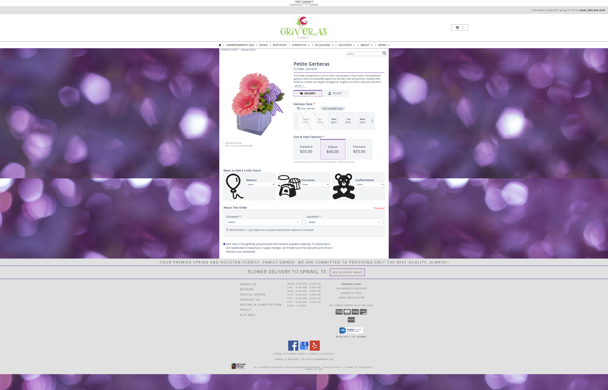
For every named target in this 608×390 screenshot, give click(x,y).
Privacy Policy (333, 367)
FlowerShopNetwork (306, 367)
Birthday (280, 45)
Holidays (345, 45)
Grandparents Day (240, 45)
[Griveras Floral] (303, 26)
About (365, 45)
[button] (459, 27)
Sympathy (299, 45)
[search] (384, 53)
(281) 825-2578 (596, 10)
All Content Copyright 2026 (272, 367)
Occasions (322, 45)
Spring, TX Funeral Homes (290, 353)
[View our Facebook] (293, 349)
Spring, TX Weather (286, 359)
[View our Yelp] (315, 349)
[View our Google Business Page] (304, 349)
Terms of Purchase (359, 367)
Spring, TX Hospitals (321, 353)
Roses (264, 45)
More (382, 45)
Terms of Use (314, 369)
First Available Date (333, 108)
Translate (313, 4)
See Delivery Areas (347, 272)
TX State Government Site (317, 359)
